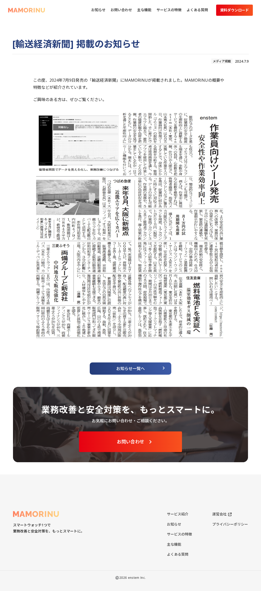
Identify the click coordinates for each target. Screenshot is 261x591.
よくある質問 (177, 554)
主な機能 (174, 544)
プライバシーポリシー (230, 524)
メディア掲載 (222, 61)
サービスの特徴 (179, 534)
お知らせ (174, 524)
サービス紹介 (177, 514)
